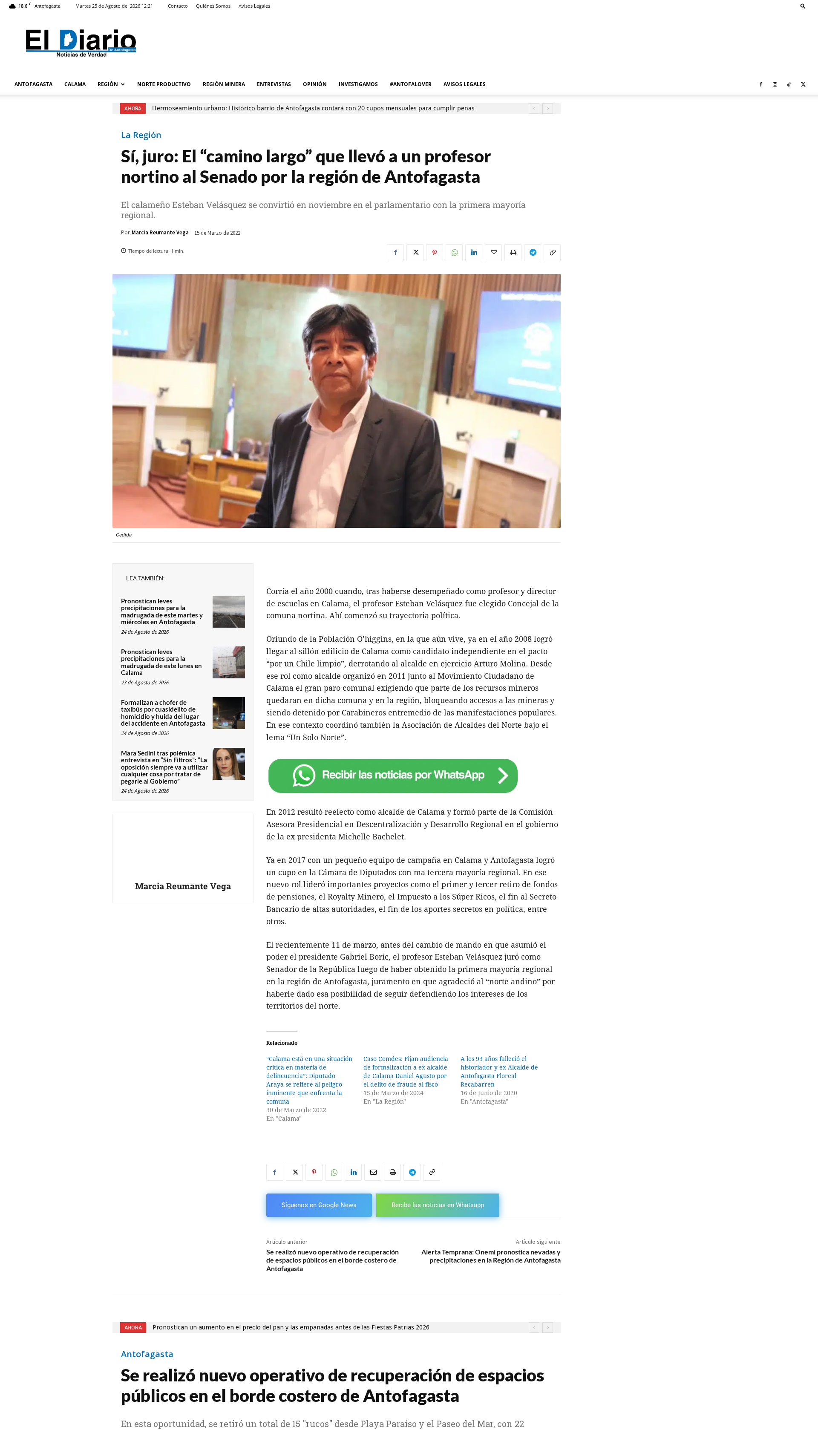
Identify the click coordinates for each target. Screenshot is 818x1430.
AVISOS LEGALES (465, 84)
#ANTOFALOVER (411, 84)
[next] (547, 108)
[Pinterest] (434, 252)
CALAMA (75, 84)
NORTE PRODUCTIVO (164, 84)
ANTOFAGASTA (33, 84)
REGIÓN (108, 84)
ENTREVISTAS (274, 84)
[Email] (493, 252)
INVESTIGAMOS (358, 84)
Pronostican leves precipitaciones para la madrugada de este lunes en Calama (161, 662)
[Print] (512, 252)
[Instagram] (775, 84)
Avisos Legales (254, 6)
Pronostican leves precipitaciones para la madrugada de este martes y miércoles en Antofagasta (162, 611)
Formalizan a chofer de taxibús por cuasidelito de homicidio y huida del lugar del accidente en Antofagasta (163, 712)
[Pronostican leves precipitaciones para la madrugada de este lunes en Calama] (229, 662)
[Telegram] (532, 252)
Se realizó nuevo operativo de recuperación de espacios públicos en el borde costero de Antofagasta (332, 1260)
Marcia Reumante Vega (160, 232)
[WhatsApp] (454, 252)
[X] (803, 84)
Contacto (178, 6)
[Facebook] (761, 84)
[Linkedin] (473, 252)
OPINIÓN (315, 84)
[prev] (534, 108)
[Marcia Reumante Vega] (182, 848)
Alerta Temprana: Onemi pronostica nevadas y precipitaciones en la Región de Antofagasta (491, 1256)
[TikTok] (789, 84)
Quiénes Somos (213, 6)
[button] (803, 6)
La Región (141, 135)
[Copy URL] (552, 252)
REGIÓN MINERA (224, 84)
